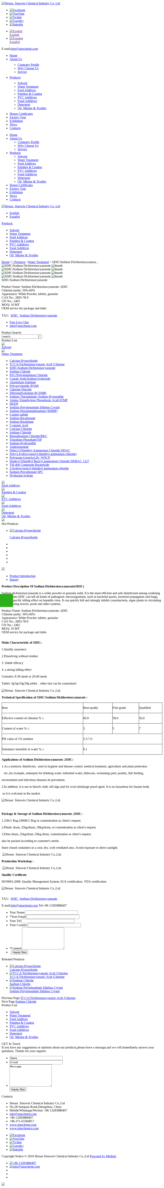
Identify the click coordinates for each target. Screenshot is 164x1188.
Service (22, 72)
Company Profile (28, 64)
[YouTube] (17, 13)
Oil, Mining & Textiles (32, 108)
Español (15, 216)
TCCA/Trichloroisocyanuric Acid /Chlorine (37, 364)
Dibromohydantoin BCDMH (28, 393)
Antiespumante (19, 446)
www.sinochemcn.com (24, 1128)
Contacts (15, 128)
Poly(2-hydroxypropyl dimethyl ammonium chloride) (43, 454)
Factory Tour (18, 117)
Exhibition (16, 121)
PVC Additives (27, 97)
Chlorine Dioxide (21, 389)
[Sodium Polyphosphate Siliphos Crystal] (36, 987)
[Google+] (17, 21)
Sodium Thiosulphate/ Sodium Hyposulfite (37, 396)
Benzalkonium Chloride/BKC (28, 436)
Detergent (24, 104)
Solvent (22, 83)
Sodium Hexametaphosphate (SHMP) (33, 411)
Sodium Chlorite (20, 371)
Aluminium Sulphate (23, 382)
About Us (16, 59)
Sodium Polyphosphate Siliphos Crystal (35, 407)
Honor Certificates (21, 113)
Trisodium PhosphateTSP (26, 439)
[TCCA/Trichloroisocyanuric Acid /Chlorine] (39, 973)
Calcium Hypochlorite (24, 360)
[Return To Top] (3, 1184)
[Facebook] (17, 10)
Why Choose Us (28, 68)
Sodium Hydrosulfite (23, 443)
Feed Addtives (27, 90)
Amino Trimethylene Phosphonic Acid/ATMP (39, 400)
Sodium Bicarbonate (22, 418)
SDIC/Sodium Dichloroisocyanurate (32, 368)
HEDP (14, 403)
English (14, 213)
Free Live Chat (19, 322)
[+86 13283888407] (23, 1163)
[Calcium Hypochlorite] (25, 530)
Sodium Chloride (20, 432)
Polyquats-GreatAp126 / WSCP (30, 457)
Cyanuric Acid (19, 425)
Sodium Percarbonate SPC (26, 472)
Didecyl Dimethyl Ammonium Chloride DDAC (40, 450)
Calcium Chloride (21, 429)
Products (15, 77)
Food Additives (27, 101)
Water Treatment (28, 86)
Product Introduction (23, 576)
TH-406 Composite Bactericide (29, 464)
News (13, 124)
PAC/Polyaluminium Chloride (29, 375)
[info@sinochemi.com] (25, 1166)
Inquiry (14, 579)
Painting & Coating (30, 93)
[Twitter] (16, 17)
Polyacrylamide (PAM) (24, 385)
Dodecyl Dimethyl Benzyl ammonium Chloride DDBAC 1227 (49, 461)
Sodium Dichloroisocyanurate (38, 315)
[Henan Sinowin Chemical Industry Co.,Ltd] (31, 3)
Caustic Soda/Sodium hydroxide (30, 378)
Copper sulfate (19, 414)
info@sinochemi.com (24, 48)
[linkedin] (16, 24)
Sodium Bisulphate (22, 421)
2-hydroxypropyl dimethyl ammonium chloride (39, 468)
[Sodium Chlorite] (22, 980)
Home (13, 55)
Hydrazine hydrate (21, 475)
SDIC (15, 315)
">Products (18, 262)
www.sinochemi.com (23, 1124)
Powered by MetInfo (103, 1156)
